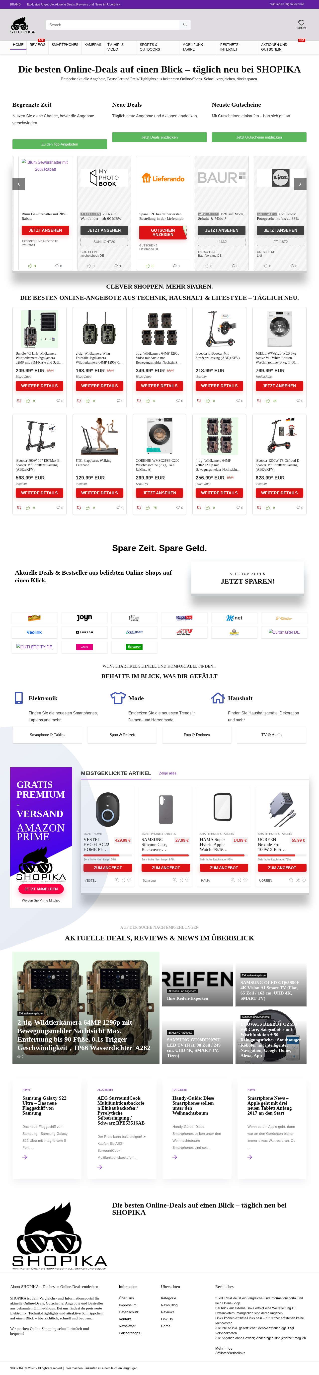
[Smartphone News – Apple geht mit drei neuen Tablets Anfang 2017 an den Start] (272, 1129)
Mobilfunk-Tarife (193, 47)
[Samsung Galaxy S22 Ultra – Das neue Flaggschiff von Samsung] (46, 1129)
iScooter (201, 377)
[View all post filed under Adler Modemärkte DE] (84, 647)
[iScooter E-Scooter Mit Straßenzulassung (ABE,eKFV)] (219, 329)
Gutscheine (86, 251)
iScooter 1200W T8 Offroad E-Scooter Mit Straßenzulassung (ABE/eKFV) (278, 465)
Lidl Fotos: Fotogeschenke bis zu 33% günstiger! (274, 218)
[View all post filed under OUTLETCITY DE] (35, 647)
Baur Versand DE (206, 255)
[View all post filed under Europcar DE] (135, 647)
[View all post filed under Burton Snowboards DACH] (84, 632)
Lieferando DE (146, 249)
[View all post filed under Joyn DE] (84, 618)
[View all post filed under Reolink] (35, 632)
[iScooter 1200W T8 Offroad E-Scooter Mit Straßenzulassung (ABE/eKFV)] (279, 436)
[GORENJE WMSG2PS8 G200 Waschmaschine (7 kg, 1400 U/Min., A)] (159, 436)
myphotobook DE (88, 255)
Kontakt (125, 1319)
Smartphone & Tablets (159, 833)
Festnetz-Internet (230, 47)
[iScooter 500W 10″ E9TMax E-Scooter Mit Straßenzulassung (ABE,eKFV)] (39, 436)
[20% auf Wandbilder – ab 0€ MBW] (100, 177)
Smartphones (65, 45)
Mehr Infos (223, 1348)
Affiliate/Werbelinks (230, 1353)
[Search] (185, 25)
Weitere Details (39, 386)
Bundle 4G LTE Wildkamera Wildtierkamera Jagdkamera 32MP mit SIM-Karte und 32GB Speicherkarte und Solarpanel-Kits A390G (38, 362)
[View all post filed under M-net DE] (234, 618)
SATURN (142, 484)
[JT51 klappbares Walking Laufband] (99, 436)
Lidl (255, 255)
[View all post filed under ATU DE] (184, 632)
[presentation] (18, 184)
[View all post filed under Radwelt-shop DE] (234, 632)
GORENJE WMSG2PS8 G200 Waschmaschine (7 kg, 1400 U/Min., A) (157, 465)
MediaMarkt (264, 377)
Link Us (167, 1319)
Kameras (92, 45)
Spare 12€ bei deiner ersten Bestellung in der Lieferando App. (158, 218)
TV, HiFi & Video (115, 47)
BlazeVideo (23, 377)
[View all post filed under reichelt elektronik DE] (135, 632)
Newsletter (127, 1326)
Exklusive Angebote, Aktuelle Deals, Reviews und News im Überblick (73, 4)
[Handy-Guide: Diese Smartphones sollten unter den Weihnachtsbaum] (197, 1129)
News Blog (169, 1305)
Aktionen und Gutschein (282, 46)
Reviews (167, 1312)
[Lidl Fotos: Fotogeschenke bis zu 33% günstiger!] (277, 177)
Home (165, 1326)
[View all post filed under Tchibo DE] (284, 618)
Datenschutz (129, 1312)
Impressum (128, 1305)
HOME (18, 45)
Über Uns (126, 1298)
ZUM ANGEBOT (166, 868)
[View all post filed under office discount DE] (35, 618)
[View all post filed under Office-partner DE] (184, 618)
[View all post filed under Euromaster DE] (284, 632)
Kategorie (168, 1298)
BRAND (15, 4)
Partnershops (129, 1333)
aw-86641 (25, 245)
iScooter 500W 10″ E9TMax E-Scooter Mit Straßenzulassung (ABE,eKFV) (38, 465)
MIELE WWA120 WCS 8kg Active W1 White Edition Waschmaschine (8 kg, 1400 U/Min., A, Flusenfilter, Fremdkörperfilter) (276, 362)
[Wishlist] (301, 23)
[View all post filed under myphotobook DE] (135, 618)
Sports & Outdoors (150, 47)
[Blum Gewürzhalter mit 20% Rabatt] (42, 177)
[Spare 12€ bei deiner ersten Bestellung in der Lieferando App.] (159, 177)
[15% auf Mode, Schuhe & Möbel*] (218, 177)
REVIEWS (37, 44)
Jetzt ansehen (42, 230)
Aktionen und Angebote (36, 241)
